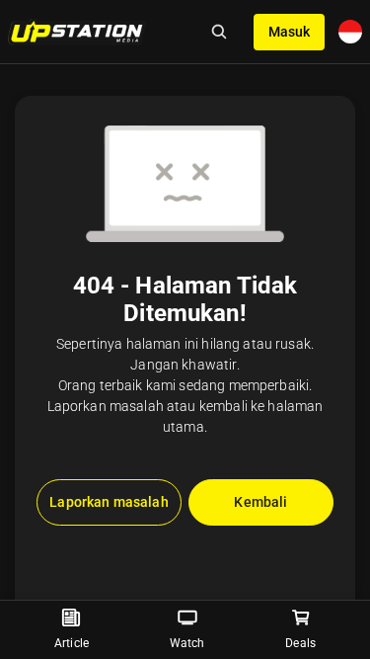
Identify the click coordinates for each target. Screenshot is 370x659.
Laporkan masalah (108, 502)
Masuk (289, 32)
